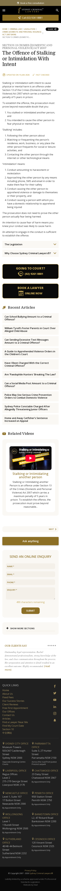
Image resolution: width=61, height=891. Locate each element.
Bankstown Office (46, 814)
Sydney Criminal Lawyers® (41, 873)
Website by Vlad (30, 884)
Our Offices (8, 711)
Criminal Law (16, 29)
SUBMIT (30, 610)
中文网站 (7, 732)
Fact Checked (42, 75)
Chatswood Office (46, 770)
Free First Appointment (15, 708)
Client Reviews (10, 704)
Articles (6, 718)
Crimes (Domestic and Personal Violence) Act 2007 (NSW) (21, 33)
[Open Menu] (3, 10)
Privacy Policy (30, 870)
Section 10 (8, 729)
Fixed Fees (8, 697)
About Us (7, 693)
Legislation (29, 29)
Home (4, 29)
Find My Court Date (13, 725)
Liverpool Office (15, 770)
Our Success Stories (13, 701)
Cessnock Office (44, 839)
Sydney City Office (16, 743)
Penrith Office (43, 793)
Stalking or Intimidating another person (30, 475)
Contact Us (8, 715)
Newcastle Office (16, 793)
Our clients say (16, 646)
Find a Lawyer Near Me (15, 722)
